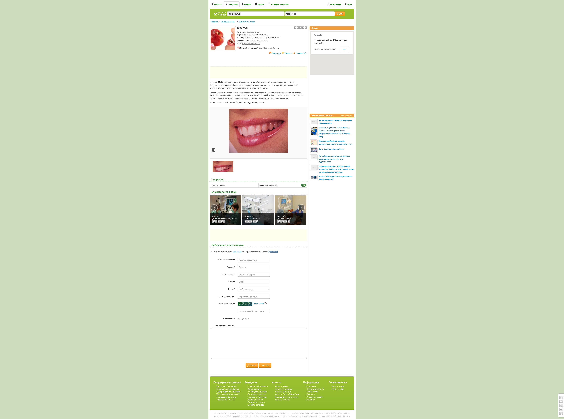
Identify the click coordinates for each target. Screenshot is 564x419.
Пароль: (231, 267)
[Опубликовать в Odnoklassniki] (561, 413)
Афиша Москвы (282, 399)
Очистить (265, 365)
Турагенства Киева (225, 399)
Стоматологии (253, 32)
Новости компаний (315, 388)
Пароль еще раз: (228, 274)
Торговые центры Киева (228, 394)
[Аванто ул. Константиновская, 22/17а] (225, 210)
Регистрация (335, 4)
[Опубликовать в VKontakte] (561, 409)
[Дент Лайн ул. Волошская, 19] (290, 210)
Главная (217, 4)
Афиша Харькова (283, 388)
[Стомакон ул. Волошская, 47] (258, 210)
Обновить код (259, 303)
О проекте (311, 386)
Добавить (251, 365)
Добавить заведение (279, 4)
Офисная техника (256, 402)
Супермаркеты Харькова (228, 391)
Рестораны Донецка (226, 396)
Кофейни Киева (255, 399)
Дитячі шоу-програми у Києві (331, 149)
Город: (231, 289)
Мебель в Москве (256, 404)
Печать (288, 53)
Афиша (260, 4)
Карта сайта (312, 391)
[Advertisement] (223, 58)
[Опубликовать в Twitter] (561, 401)
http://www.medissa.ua (251, 43)
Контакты (310, 394)
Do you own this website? (325, 49)
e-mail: (231, 281)
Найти (340, 13)
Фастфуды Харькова (257, 391)
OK (344, 49)
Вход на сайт (338, 388)
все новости (346, 115)
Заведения (233, 4)
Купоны (247, 4)
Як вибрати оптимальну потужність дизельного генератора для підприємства (334, 159)
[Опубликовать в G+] (561, 405)
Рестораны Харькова (226, 386)
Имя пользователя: (226, 259)
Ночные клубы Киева (258, 386)
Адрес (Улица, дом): (226, 296)
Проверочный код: (226, 303)
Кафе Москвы (254, 388)
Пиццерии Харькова (257, 396)
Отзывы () (301, 53)
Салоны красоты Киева (227, 388)
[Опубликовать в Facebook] (561, 397)
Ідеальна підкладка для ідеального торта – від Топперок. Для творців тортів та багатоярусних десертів (336, 169)
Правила (310, 399)
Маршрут (276, 53)
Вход (349, 4)
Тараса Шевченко (264, 48)
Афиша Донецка (283, 391)
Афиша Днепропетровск (286, 396)
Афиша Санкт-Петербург (287, 394)
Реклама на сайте (315, 396)
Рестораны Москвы (257, 394)
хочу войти (237, 251)
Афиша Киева (281, 386)
